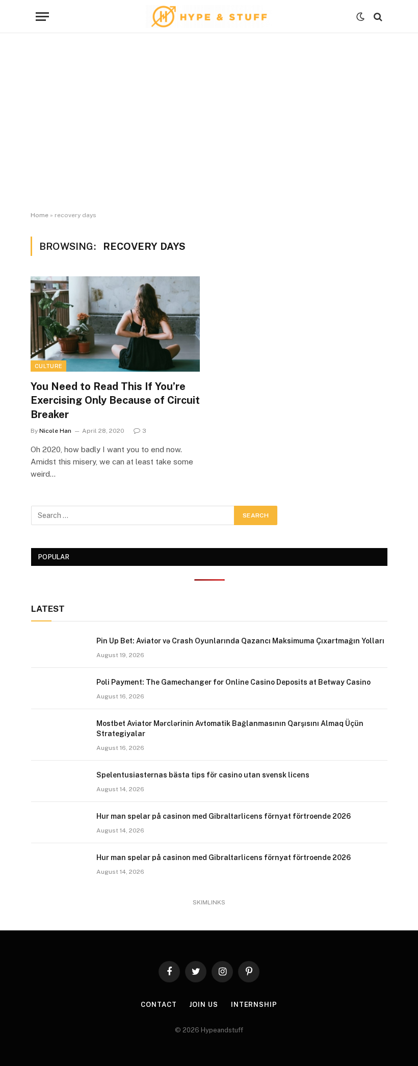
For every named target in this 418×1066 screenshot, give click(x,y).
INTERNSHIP (254, 1004)
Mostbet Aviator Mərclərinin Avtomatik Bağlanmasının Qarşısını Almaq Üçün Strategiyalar (229, 728)
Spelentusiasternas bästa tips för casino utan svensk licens (202, 775)
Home (39, 215)
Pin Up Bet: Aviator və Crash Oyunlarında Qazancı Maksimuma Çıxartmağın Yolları (240, 641)
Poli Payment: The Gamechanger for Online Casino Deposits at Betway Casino (233, 682)
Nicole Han (55, 430)
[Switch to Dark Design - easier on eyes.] (360, 16)
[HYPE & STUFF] (209, 16)
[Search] (377, 16)
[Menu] (42, 16)
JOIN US (203, 1004)
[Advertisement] (209, 122)
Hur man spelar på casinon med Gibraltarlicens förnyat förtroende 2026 (223, 816)
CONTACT (158, 1004)
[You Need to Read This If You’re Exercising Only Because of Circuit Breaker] (115, 324)
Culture (48, 366)
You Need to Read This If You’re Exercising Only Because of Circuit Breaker (115, 400)
